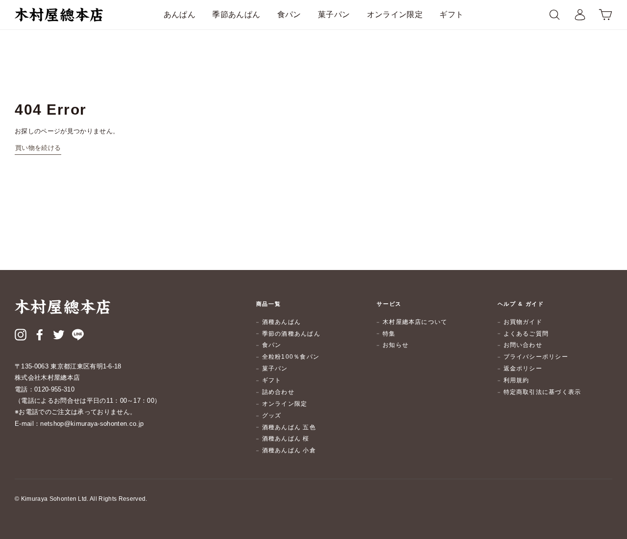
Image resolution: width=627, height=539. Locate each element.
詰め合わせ (278, 392)
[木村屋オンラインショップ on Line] (78, 336)
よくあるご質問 (526, 333)
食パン (289, 14)
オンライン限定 (395, 14)
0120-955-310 (54, 389)
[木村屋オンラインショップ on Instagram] (20, 336)
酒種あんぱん (281, 321)
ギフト (451, 14)
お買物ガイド (523, 321)
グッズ (272, 415)
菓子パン (334, 14)
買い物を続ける (38, 147)
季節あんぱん (236, 14)
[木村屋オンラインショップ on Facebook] (40, 336)
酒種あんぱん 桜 (286, 438)
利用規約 (517, 380)
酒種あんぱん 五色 (289, 427)
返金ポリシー (523, 368)
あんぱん (179, 14)
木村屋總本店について (415, 321)
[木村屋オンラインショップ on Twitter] (59, 336)
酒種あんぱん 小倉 (289, 450)
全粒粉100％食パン (290, 356)
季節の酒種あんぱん (291, 333)
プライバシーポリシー (536, 356)
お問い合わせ (523, 345)
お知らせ (396, 345)
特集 (389, 333)
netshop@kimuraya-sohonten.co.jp (92, 423)
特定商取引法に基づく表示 (542, 392)
